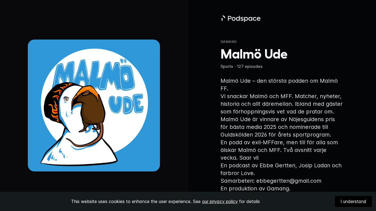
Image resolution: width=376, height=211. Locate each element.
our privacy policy (220, 201)
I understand (353, 201)
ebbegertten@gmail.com (288, 180)
